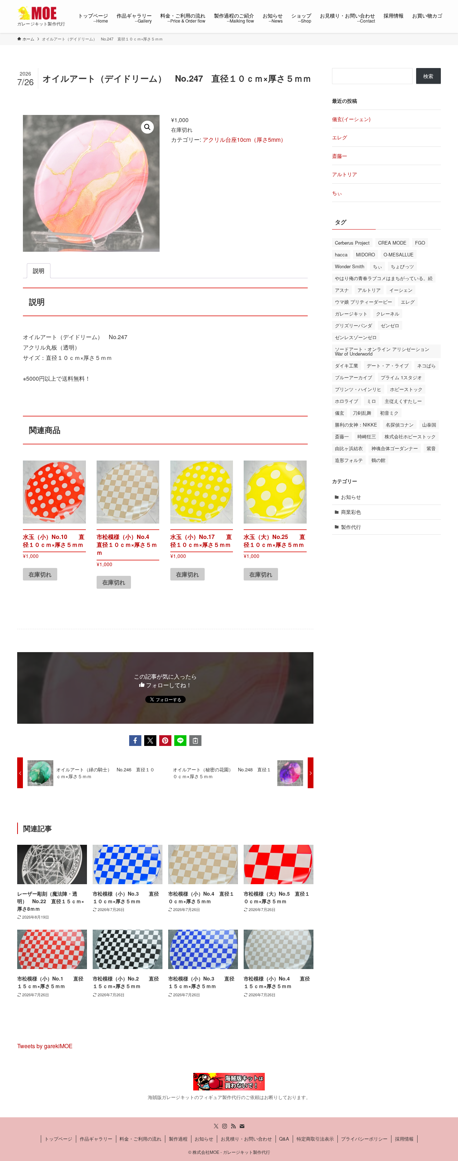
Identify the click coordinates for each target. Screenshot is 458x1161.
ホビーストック (406, 389)
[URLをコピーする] (195, 740)
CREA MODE (392, 242)
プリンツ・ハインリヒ (358, 389)
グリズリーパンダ (353, 325)
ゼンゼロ (390, 325)
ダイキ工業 (346, 365)
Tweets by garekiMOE (45, 1046)
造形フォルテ (349, 460)
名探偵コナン (400, 424)
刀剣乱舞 (362, 412)
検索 (428, 76)
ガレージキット (351, 313)
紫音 (431, 448)
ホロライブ (346, 401)
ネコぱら (426, 365)
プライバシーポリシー (364, 1138)
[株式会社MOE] (38, 13)
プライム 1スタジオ (401, 377)
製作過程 (178, 1138)
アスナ (342, 289)
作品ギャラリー (96, 1138)
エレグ (339, 137)
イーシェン (401, 289)
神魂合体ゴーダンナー (394, 448)
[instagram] (224, 1126)
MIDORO (365, 254)
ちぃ (337, 192)
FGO (420, 242)
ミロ (371, 401)
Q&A (284, 1138)
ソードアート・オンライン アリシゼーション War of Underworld (382, 351)
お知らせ (351, 496)
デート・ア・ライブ (388, 365)
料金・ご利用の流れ (140, 1138)
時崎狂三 (366, 436)
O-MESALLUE (399, 254)
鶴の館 (378, 460)
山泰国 (429, 424)
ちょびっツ (402, 266)
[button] (147, 127)
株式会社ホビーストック (410, 436)
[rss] (233, 1126)
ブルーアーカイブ (353, 377)
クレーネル (387, 313)
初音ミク (389, 412)
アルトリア (344, 174)
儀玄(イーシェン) (351, 118)
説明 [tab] (38, 270)
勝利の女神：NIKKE (356, 424)
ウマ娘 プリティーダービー (363, 301)
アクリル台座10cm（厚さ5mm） (244, 139)
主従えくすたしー (403, 401)
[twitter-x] (216, 1126)
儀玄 (339, 412)
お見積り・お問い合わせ (246, 1138)
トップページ (58, 1138)
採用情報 (404, 1138)
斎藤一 (339, 155)
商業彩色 (351, 511)
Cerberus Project (352, 242)
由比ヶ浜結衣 (349, 448)
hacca (341, 254)
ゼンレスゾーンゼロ (356, 337)
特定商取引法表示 (315, 1138)
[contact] (242, 1126)
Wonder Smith (349, 266)
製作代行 (351, 526)
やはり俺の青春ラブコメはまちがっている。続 (384, 278)
